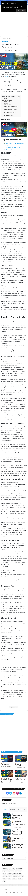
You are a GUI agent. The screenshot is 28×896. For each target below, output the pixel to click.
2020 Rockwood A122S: (10, 112)
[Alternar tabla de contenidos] (17, 96)
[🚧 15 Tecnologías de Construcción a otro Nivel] (7, 839)
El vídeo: (5, 98)
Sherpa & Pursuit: (9, 115)
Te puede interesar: (7, 100)
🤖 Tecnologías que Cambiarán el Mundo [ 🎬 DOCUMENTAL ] (18, 845)
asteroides (5, 868)
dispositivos (5, 871)
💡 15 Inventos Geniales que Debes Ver (20, 779)
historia (9, 873)
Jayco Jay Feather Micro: (10, 111)
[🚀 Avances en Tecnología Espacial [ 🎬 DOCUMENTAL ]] (7, 773)
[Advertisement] (14, 21)
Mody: (6, 103)
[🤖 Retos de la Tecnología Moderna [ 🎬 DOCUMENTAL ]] (7, 832)
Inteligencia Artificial (17, 873)
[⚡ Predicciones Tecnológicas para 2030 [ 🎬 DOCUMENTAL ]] (7, 823)
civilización (12, 868)
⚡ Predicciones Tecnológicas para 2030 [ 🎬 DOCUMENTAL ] (18, 823)
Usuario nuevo (12, 803)
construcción (19, 868)
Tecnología (8, 38)
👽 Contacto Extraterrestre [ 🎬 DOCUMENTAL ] (17, 815)
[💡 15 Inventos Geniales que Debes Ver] (21, 773)
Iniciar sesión (5, 803)
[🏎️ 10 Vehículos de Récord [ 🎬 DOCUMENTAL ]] (21, 758)
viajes (6, 76)
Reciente (12, 809)
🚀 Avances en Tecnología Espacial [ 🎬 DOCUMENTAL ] (7, 779)
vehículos (20, 878)
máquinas (21, 876)
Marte (10, 876)
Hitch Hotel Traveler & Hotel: (11, 106)
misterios (15, 876)
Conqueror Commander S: (11, 107)
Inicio (3, 38)
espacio (11, 871)
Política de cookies (14, 7)
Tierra (9, 878)
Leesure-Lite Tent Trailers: (11, 109)
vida (4, 881)
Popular (5, 809)
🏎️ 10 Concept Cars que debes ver (6, 763)
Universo (14, 878)
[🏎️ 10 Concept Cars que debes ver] (7, 758)
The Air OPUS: (8, 104)
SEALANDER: (8, 101)
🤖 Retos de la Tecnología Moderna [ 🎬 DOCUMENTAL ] (18, 831)
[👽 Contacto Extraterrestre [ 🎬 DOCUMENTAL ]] (7, 816)
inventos (5, 876)
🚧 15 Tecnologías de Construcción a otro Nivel (17, 838)
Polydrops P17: (8, 114)
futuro (4, 873)
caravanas (14, 707)
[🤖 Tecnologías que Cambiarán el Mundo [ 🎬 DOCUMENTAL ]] (7, 846)
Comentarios (21, 809)
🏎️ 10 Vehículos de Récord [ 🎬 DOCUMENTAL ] (19, 764)
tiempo (4, 878)
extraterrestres (19, 871)
